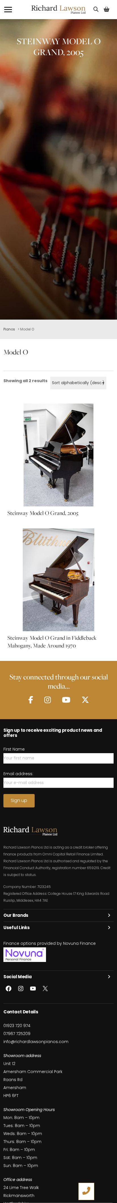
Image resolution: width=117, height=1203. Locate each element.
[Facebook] (30, 700)
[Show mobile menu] (8, 9)
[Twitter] (85, 700)
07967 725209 (16, 1033)
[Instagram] (47, 700)
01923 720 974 (16, 1025)
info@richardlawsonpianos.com (35, 1041)
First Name (14, 749)
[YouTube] (66, 700)
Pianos (9, 329)
